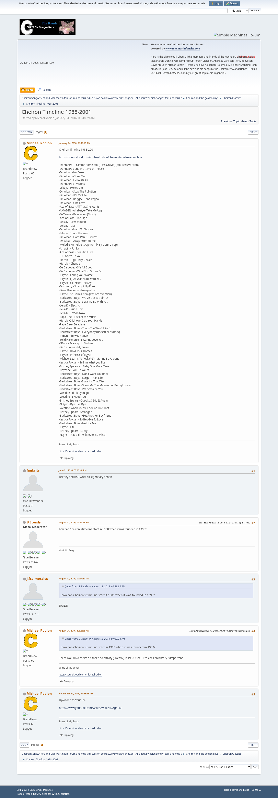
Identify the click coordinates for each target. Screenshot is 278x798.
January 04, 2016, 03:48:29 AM (74, 142)
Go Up (24, 744)
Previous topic (230, 121)
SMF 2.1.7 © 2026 (26, 790)
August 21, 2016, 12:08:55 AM (74, 630)
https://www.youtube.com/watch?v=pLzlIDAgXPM (90, 708)
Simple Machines (44, 790)
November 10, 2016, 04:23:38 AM (76, 693)
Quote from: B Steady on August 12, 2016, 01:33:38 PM (95, 586)
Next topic (249, 121)
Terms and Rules (240, 789)
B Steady (34, 522)
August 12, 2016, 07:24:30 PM (74, 578)
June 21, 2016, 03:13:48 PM (72, 470)
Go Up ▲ (256, 789)
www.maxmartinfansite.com (182, 48)
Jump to (204, 766)
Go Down (26, 132)
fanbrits (33, 470)
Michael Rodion (39, 143)
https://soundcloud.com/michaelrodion (80, 451)
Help (226, 789)
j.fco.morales (37, 578)
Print (253, 132)
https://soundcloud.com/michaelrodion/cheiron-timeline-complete (100, 157)
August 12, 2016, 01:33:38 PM (74, 522)
